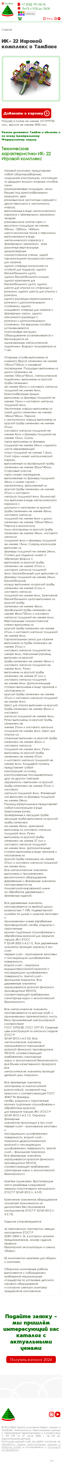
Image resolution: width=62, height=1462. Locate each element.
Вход (50, 18)
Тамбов (8, 3)
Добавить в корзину (23, 113)
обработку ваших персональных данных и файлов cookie (31, 1446)
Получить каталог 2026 (31, 1359)
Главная (7, 29)
